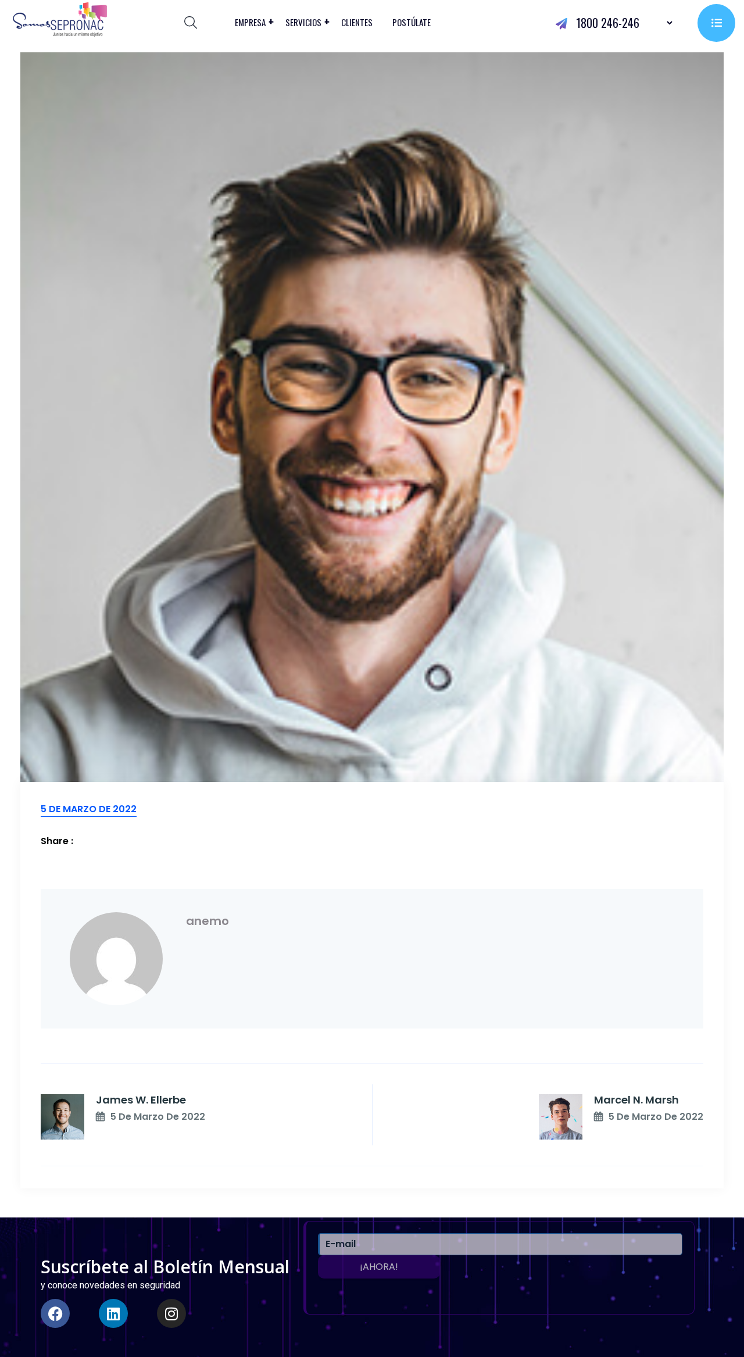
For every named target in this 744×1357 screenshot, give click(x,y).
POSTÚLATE (411, 22)
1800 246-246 (606, 22)
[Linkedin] (113, 1313)
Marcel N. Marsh (636, 1099)
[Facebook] (55, 1313)
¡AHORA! (379, 1266)
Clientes (357, 22)
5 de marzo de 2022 (157, 1116)
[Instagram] (171, 1313)
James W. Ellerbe (141, 1099)
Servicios (303, 22)
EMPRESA (250, 22)
